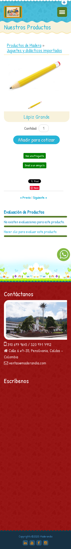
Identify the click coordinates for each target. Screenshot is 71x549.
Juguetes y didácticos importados (34, 50)
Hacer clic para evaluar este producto (30, 231)
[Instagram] (45, 542)
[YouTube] (32, 542)
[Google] (25, 542)
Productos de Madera (24, 45)
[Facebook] (39, 542)
